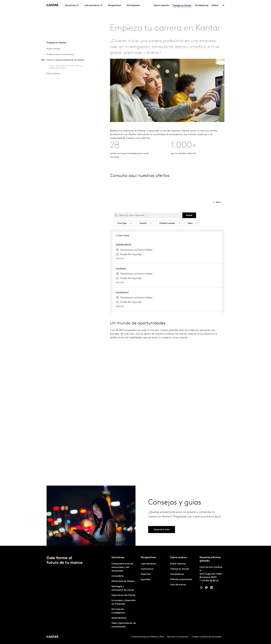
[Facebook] (206, 588)
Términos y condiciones (177, 637)
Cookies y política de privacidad (206, 637)
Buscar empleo (53, 49)
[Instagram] (201, 588)
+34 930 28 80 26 (210, 581)
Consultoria (118, 576)
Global (215, 5)
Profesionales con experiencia (60, 54)
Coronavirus (147, 569)
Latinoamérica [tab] (92, 5)
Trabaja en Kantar (182, 5)
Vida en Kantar (53, 74)
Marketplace (133, 5)
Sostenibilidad (119, 618)
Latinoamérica (148, 564)
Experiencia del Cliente (123, 595)
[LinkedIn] (211, 588)
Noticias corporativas (181, 579)
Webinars (146, 574)
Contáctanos (201, 5)
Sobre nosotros (161, 5)
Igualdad (145, 579)
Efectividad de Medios (123, 581)
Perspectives (114, 5)
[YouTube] (216, 588)
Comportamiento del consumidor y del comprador (122, 567)
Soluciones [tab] (70, 5)
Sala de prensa (178, 585)
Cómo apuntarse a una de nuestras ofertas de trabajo (65, 67)
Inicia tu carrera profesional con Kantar (66, 60)
